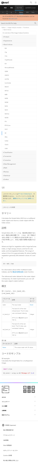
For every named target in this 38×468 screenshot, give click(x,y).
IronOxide (8, 83)
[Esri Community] (25, 391)
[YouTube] (33, 391)
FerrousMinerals (9, 67)
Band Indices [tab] (8, 44)
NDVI (6, 110)
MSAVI (7, 87)
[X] (29, 387)
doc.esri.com (13, 18)
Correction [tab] (7, 160)
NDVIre (7, 114)
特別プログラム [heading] (6, 415)
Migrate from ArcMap (34, 12)
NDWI (6, 117)
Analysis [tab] (6, 37)
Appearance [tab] (8, 41)
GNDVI (7, 75)
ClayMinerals (8, 60)
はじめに (7, 12)
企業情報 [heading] (4, 410)
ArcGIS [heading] (4, 397)
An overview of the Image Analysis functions (16, 33)
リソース (19, 8)
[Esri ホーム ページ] (5, 2)
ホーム (3, 12)
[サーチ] (35, 23)
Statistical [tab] (7, 175)
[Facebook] (25, 387)
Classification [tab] (8, 152)
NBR (6, 94)
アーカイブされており (25, 194)
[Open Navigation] (35, 2)
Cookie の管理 (7, 455)
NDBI (6, 98)
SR (5, 133)
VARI (6, 148)
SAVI (6, 129)
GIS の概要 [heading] (4, 406)
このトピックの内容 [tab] (9, 207)
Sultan (6, 141)
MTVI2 (6, 91)
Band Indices (7, 30)
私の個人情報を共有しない (11, 460)
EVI (6, 63)
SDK (27, 12)
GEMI (6, 71)
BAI (6, 48)
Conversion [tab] (7, 156)
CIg (6, 52)
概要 (5, 8)
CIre (6, 56)
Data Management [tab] (10, 164)
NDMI (6, 102)
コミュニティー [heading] (6, 401)
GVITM (7, 79)
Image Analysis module (14, 27)
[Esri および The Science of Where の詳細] (5, 390)
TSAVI (6, 144)
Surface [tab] (6, 179)
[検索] (31, 2)
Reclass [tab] (6, 172)
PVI (6, 121)
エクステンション (30, 8)
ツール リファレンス (15, 12)
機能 (11, 8)
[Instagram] (29, 391)
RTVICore (7, 125)
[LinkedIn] (33, 387)
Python (21, 12)
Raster (31, 305)
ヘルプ (11, 12)
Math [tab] (5, 168)
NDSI (6, 106)
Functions (26, 27)
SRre (6, 137)
